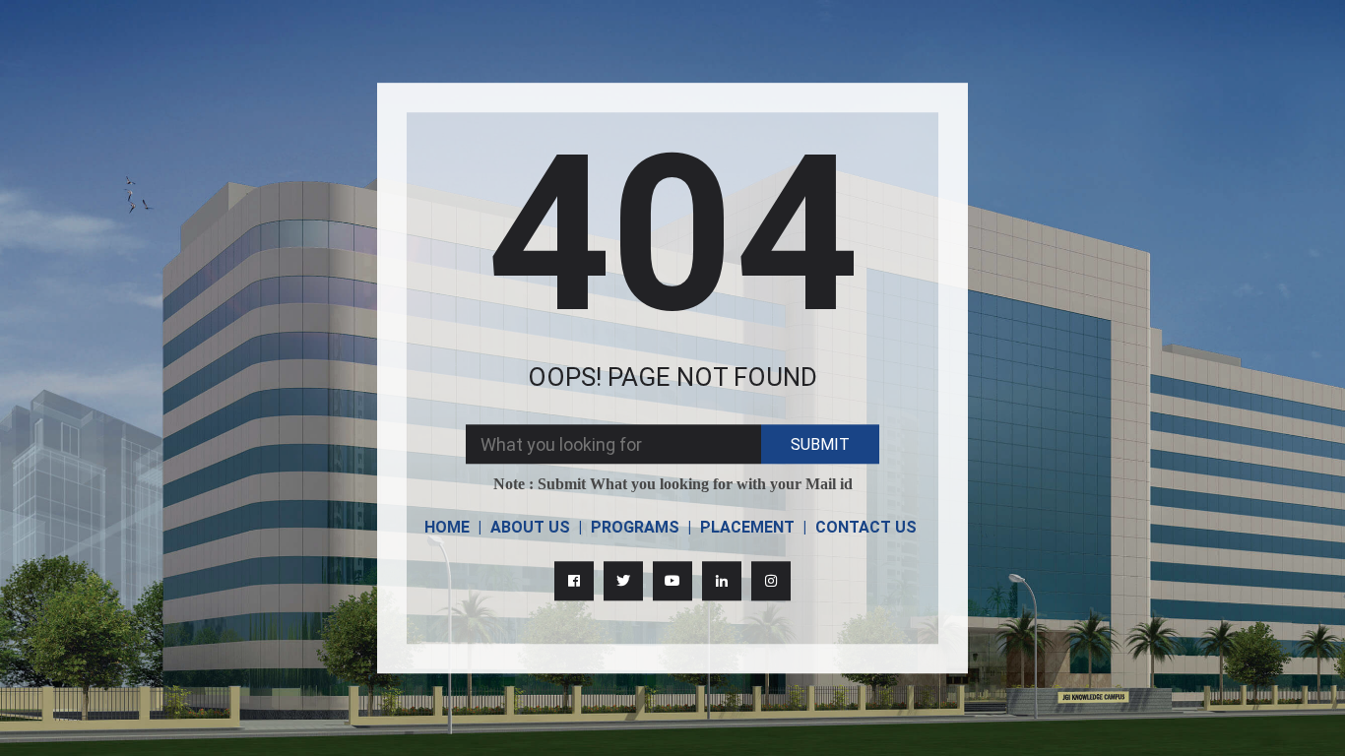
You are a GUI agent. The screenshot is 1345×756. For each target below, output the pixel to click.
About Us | (536, 527)
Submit (820, 444)
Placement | (753, 527)
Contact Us (866, 527)
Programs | (641, 527)
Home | (452, 527)
